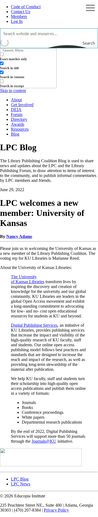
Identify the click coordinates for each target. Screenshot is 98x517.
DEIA (16, 109)
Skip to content (13, 90)
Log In (17, 21)
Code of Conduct (26, 6)
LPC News (20, 484)
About (16, 99)
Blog (15, 134)
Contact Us (20, 11)
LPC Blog (20, 479)
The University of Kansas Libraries (27, 279)
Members (19, 16)
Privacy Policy (56, 510)
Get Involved (22, 104)
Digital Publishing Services (34, 325)
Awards (17, 124)
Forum (16, 114)
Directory (19, 119)
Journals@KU (44, 441)
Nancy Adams (19, 236)
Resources (20, 129)
